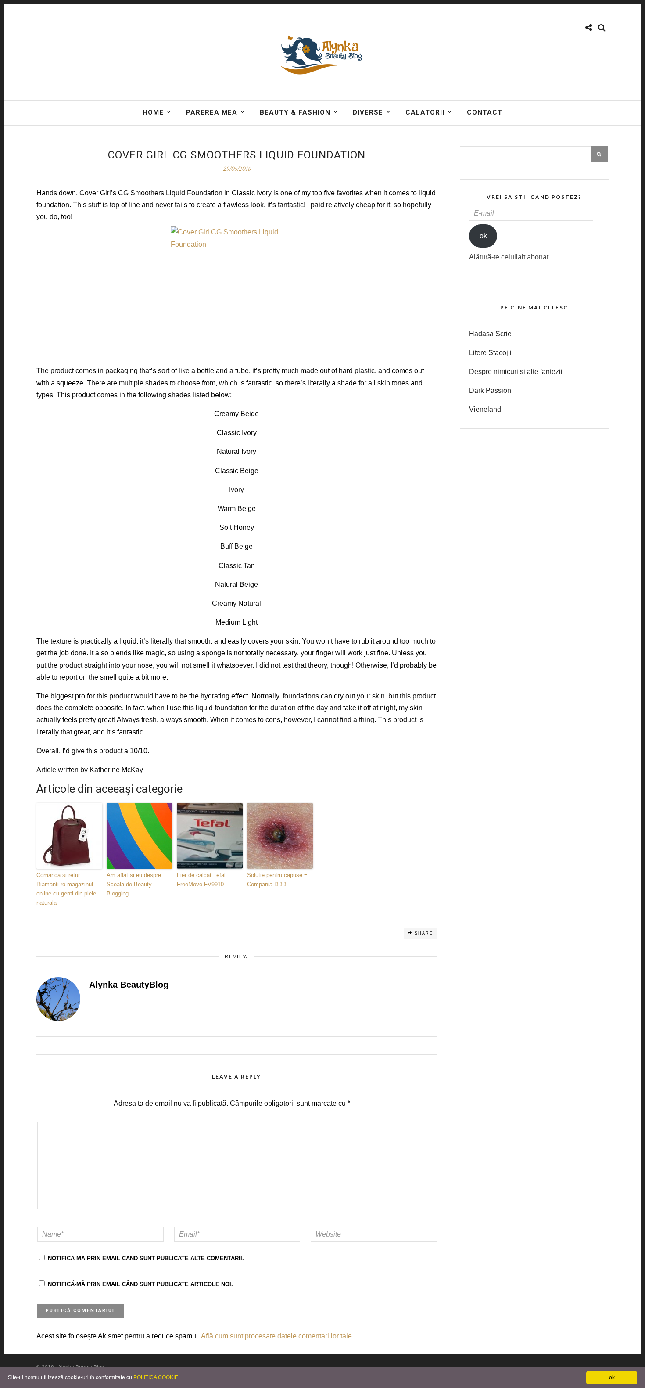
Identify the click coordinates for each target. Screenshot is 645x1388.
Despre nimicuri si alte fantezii (516, 371)
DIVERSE (368, 112)
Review (236, 956)
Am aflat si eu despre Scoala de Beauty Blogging (134, 884)
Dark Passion (490, 390)
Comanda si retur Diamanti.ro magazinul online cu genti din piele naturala (66, 889)
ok (483, 236)
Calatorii (424, 112)
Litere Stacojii (490, 352)
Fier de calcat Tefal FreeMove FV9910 (201, 880)
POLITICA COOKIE (155, 1377)
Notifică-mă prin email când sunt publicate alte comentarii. (146, 1258)
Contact (484, 112)
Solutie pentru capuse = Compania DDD (277, 880)
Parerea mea (211, 112)
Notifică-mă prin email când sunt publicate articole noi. (140, 1284)
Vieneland (485, 409)
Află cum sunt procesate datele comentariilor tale (276, 1336)
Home (153, 112)
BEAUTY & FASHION (295, 112)
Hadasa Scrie (490, 334)
